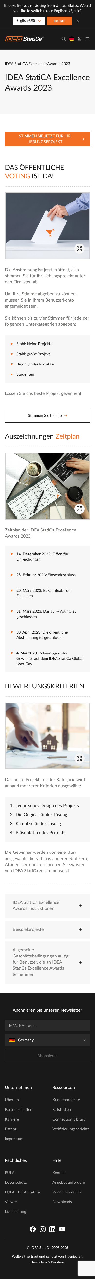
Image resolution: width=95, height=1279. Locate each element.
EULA (10, 1173)
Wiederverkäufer (66, 1192)
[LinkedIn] (52, 1229)
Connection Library (68, 1119)
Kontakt (59, 1173)
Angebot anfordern (68, 1182)
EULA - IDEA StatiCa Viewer (22, 1197)
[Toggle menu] (87, 39)
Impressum (14, 1139)
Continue (59, 21)
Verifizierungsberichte (71, 1129)
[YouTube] (62, 1229)
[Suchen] (63, 39)
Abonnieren (47, 1056)
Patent (10, 1129)
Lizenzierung (15, 1212)
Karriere (12, 1119)
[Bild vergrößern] (79, 249)
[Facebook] (33, 1229)
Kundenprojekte (66, 1100)
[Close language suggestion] (78, 21)
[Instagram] (43, 1229)
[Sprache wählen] (71, 38)
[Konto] (79, 38)
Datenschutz (16, 1182)
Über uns (12, 1100)
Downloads (62, 1202)
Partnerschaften (18, 1110)
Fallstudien (61, 1110)
